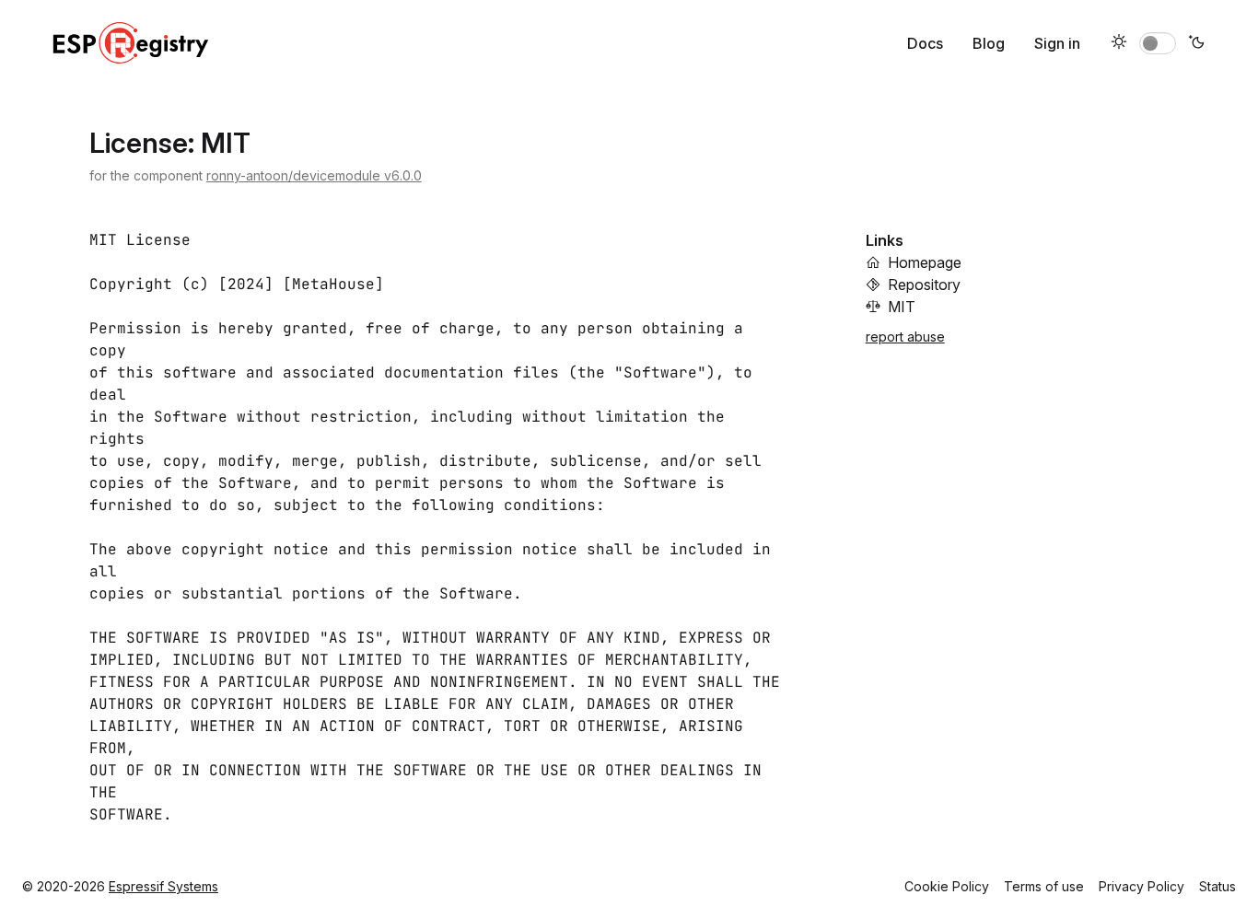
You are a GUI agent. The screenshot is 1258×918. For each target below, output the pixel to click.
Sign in (1057, 43)
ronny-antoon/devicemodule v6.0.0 (314, 175)
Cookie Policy (946, 886)
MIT (901, 306)
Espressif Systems (163, 886)
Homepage (924, 262)
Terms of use (1044, 886)
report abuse (905, 336)
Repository (924, 284)
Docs (925, 43)
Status (1217, 886)
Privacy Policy (1141, 886)
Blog (989, 43)
